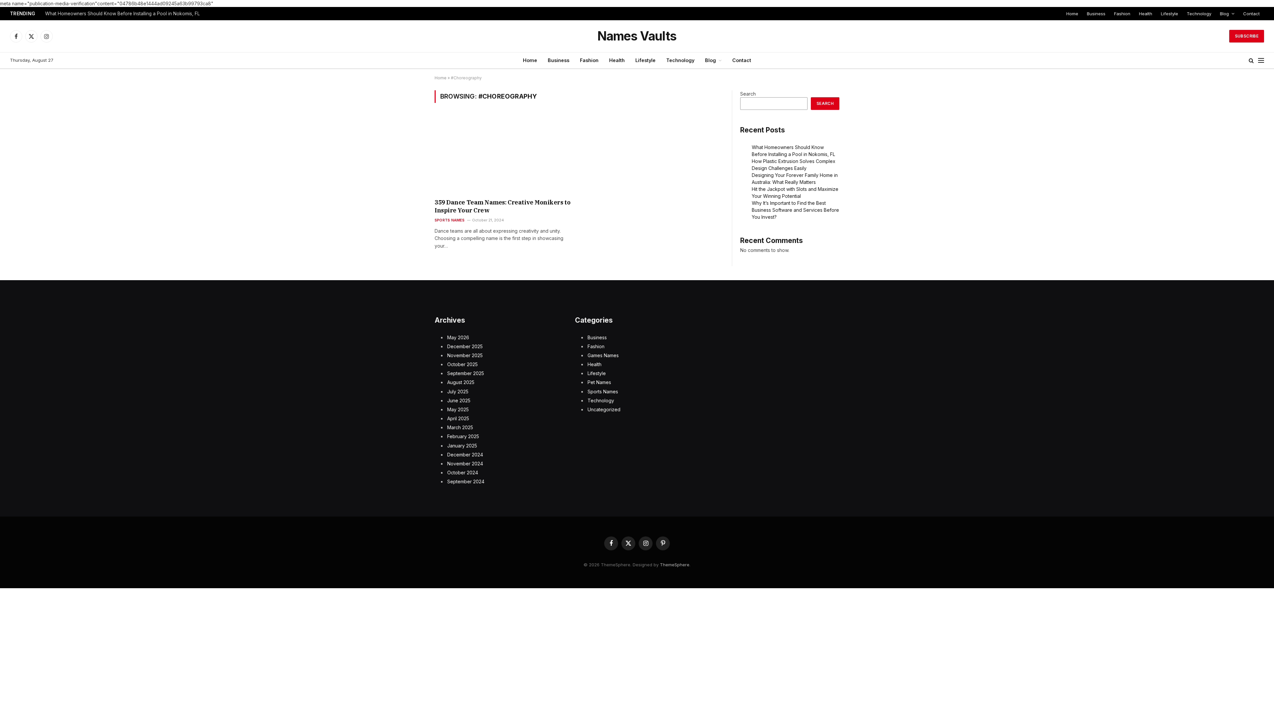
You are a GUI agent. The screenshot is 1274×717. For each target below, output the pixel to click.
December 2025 (465, 346)
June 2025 (458, 400)
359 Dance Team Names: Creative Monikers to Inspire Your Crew (502, 206)
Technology (1199, 13)
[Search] (1251, 60)
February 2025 (463, 436)
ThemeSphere (674, 564)
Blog (1224, 13)
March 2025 (460, 427)
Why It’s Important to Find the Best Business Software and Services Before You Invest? (795, 210)
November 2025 (465, 355)
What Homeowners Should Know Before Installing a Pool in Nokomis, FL (122, 13)
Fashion (1122, 13)
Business (1096, 13)
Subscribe (1246, 36)
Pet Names (599, 382)
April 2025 (458, 418)
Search (748, 94)
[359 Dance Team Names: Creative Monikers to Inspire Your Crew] (504, 155)
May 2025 (458, 409)
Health (1145, 13)
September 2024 (465, 481)
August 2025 (460, 382)
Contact (1251, 13)
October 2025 (462, 364)
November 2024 (465, 463)
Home (1072, 13)
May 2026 (458, 337)
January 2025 (462, 445)
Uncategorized (604, 409)
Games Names (603, 355)
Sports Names (450, 220)
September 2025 (465, 373)
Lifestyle (1169, 13)
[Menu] (1261, 60)
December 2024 (465, 454)
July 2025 (457, 391)
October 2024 (462, 472)
